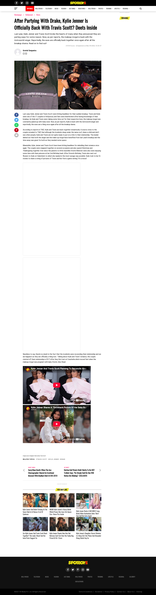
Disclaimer (98, 592)
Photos (100, 8)
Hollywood (91, 8)
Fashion (63, 8)
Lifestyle (117, 8)
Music (56, 8)
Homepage (18, 14)
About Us (130, 592)
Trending (108, 8)
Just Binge (72, 8)
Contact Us (121, 592)
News (38, 14)
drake (63, 459)
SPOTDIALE (30, 8)
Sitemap (139, 592)
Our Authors (79, 581)
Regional (125, 8)
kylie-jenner (54, 459)
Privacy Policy (109, 592)
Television (48, 8)
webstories (81, 8)
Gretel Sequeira (29, 50)
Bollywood (38, 8)
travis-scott (42, 459)
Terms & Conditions (85, 592)
